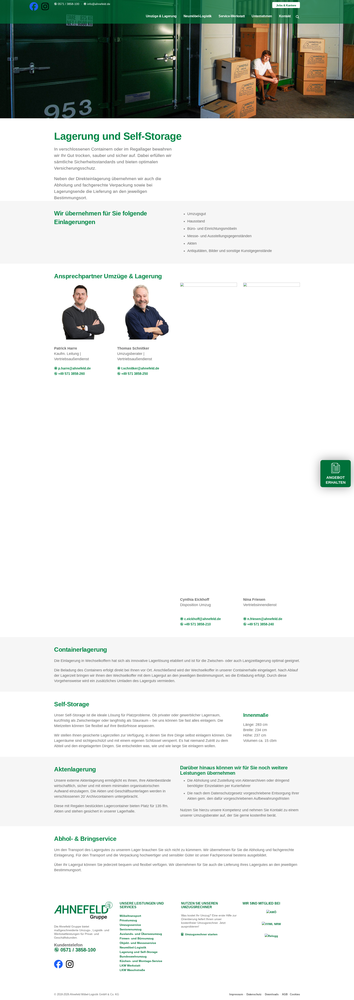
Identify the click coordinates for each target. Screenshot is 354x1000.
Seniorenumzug (131, 929)
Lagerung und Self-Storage (139, 952)
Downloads (272, 994)
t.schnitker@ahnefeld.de (139, 368)
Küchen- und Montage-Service (141, 961)
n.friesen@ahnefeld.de (264, 619)
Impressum (236, 994)
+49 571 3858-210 (197, 624)
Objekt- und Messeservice (138, 943)
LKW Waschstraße (132, 970)
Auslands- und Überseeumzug (141, 934)
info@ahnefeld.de (98, 4)
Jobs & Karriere (286, 5)
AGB (284, 994)
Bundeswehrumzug (133, 956)
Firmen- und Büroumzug (137, 938)
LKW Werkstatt (130, 965)
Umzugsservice (130, 924)
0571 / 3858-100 (68, 4)
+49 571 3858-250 (134, 373)
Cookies (295, 994)
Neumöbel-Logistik (133, 947)
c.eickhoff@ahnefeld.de (202, 619)
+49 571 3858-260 (71, 373)
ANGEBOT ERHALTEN (336, 479)
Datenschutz (254, 994)
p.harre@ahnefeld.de (74, 368)
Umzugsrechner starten (200, 934)
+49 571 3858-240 (260, 624)
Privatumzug (128, 920)
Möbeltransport (130, 915)
